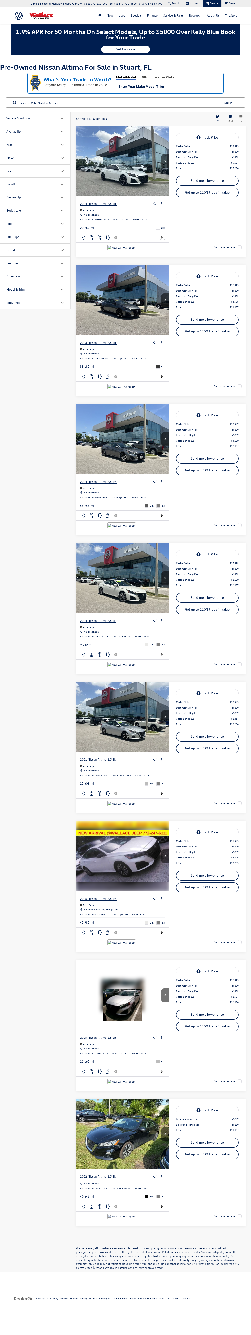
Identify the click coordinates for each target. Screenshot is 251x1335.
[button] (165, 161)
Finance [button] (152, 15)
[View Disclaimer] (116, 237)
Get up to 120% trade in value (207, 192)
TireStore (231, 15)
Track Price (210, 137)
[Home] (100, 15)
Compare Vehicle (224, 247)
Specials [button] (136, 15)
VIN (144, 77)
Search (228, 102)
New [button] (110, 15)
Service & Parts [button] (173, 15)
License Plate (163, 77)
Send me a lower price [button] (207, 180)
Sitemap (74, 1298)
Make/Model (126, 77)
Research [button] (195, 15)
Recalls (186, 1298)
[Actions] (161, 203)
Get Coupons (125, 49)
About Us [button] (213, 15)
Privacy (83, 1298)
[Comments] (162, 237)
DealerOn (63, 1298)
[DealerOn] (24, 1298)
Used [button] (121, 15)
